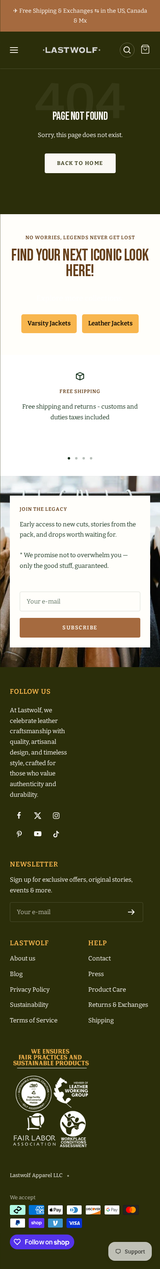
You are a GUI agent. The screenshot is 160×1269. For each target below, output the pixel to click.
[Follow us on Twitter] (37, 815)
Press (96, 974)
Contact (99, 958)
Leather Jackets (110, 323)
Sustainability (29, 1004)
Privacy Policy (30, 989)
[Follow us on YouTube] (37, 834)
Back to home (80, 163)
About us (22, 958)
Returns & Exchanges (118, 1004)
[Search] (127, 50)
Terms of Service (33, 1020)
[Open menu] (15, 50)
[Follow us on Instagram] (56, 815)
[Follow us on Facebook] (19, 815)
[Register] (131, 912)
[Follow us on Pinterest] (19, 834)
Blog (16, 974)
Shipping (101, 1020)
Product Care (107, 989)
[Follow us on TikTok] (56, 834)
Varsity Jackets (49, 323)
